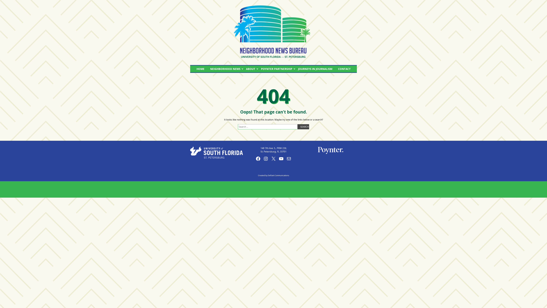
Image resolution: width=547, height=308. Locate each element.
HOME (200, 69)
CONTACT (344, 69)
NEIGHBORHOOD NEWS (225, 69)
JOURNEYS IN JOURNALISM (315, 69)
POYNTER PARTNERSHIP (276, 69)
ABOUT (250, 69)
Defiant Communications (278, 175)
